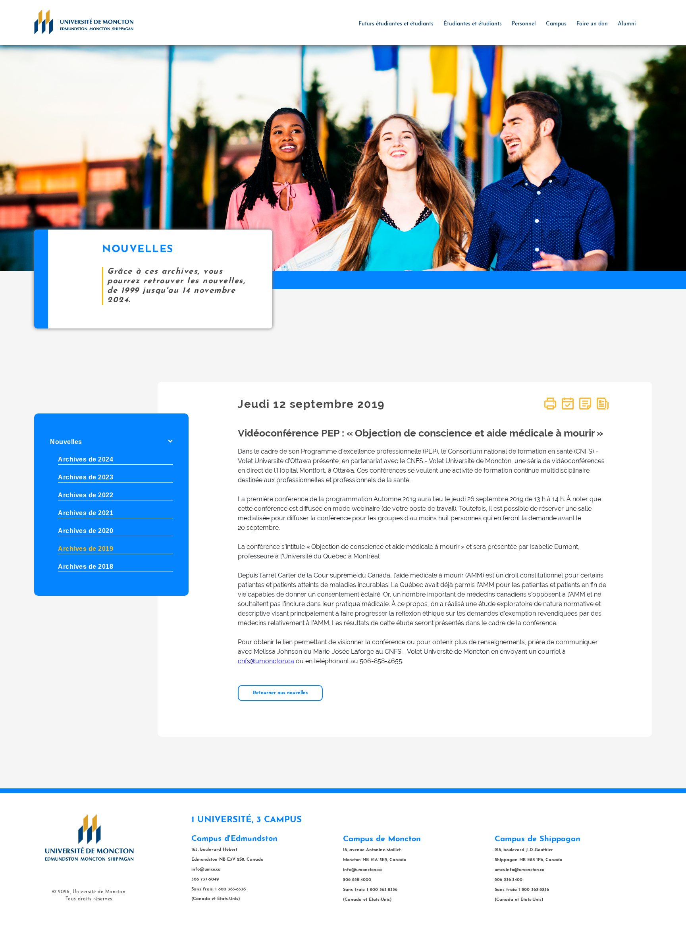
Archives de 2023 (85, 477)
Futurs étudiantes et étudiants (396, 24)
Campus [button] (556, 24)
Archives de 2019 (85, 548)
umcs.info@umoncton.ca (520, 870)
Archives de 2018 (85, 566)
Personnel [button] (524, 24)
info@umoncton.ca (362, 870)
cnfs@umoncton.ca (266, 661)
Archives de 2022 (85, 495)
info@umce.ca (206, 869)
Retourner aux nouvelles (280, 693)
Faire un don (592, 24)
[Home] (83, 21)
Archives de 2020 (85, 530)
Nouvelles (66, 441)
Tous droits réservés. (90, 899)
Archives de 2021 (85, 513)
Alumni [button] (627, 24)
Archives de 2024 (85, 459)
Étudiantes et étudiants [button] (472, 24)
